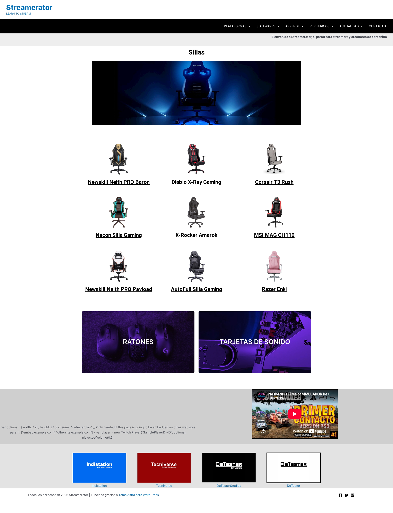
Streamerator (29, 7)
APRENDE (292, 26)
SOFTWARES (265, 26)
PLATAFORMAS (235, 26)
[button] (248, 26)
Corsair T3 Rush (274, 182)
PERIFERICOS (320, 26)
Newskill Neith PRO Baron (119, 182)
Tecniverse (164, 486)
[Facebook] (340, 495)
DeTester (293, 486)
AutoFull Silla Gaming (196, 289)
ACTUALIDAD (349, 26)
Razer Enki (274, 289)
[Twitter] (346, 495)
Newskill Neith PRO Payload (118, 289)
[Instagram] (353, 495)
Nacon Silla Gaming (119, 235)
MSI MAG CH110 (274, 235)
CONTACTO (377, 26)
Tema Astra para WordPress (139, 495)
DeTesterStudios (229, 486)
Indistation (99, 486)
